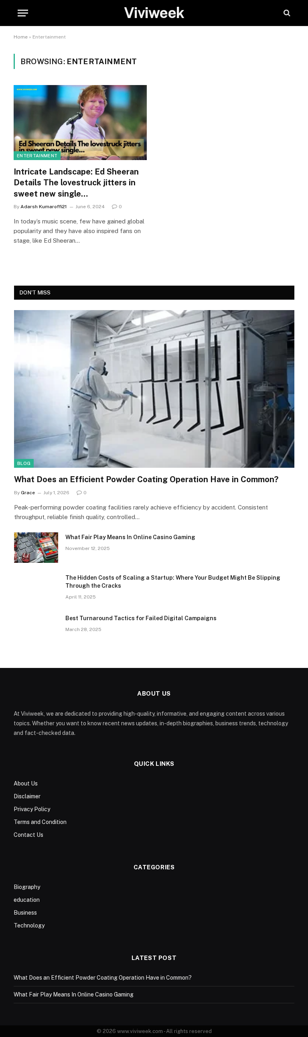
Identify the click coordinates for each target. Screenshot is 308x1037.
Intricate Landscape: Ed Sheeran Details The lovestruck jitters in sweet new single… (76, 182)
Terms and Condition (40, 822)
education (27, 900)
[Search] (286, 13)
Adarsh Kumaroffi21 (43, 206)
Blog (23, 463)
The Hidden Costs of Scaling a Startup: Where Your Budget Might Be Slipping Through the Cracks (172, 581)
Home (21, 37)
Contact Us (28, 835)
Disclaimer (27, 796)
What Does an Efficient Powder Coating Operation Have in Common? (146, 479)
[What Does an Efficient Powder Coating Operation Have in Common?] (154, 389)
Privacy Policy (32, 809)
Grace (28, 492)
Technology (29, 925)
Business (25, 912)
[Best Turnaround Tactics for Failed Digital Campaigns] (36, 628)
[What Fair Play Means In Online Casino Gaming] (36, 547)
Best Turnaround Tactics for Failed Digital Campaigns (141, 618)
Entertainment (37, 155)
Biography (27, 887)
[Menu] (23, 13)
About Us (26, 783)
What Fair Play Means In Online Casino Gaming (130, 537)
